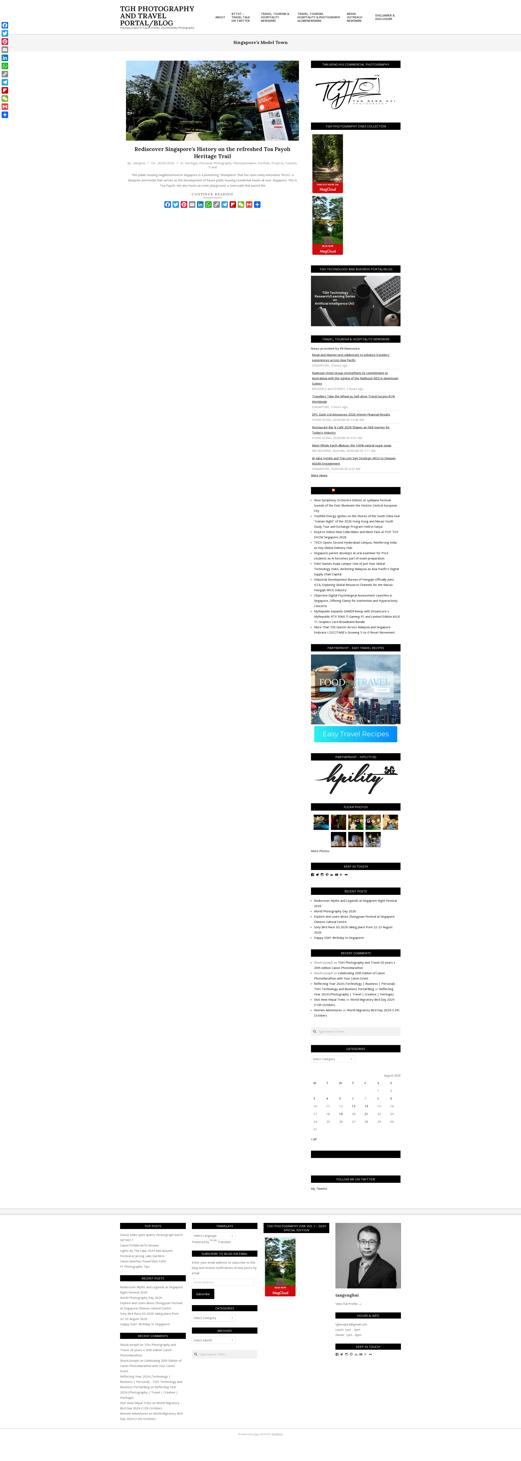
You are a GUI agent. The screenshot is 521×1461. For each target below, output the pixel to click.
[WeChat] (5, 98)
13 (354, 1106)
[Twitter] (5, 33)
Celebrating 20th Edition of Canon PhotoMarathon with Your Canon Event (151, 1365)
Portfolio (264, 163)
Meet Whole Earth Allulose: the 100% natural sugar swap (351, 445)
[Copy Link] (5, 74)
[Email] (5, 50)
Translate (224, 1242)
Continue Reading (212, 194)
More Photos (320, 851)
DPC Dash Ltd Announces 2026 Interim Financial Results (351, 414)
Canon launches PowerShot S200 (143, 1261)
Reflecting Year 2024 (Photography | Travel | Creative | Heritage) (149, 1392)
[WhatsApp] (5, 66)
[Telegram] (5, 82)
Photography (222, 163)
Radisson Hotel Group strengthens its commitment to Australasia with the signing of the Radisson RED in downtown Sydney (355, 378)
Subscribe (203, 1294)
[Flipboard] (5, 90)
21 (366, 1114)
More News (319, 475)
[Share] (5, 115)
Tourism (291, 163)
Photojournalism (244, 163)
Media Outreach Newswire (358, 491)
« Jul (313, 1139)
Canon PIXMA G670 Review (139, 1245)
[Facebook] (5, 25)
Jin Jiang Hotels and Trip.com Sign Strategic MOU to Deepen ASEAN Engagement (354, 460)
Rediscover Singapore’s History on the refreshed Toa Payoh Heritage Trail (212, 153)
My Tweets (319, 1188)
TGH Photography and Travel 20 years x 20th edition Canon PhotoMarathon (148, 1350)
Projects (277, 163)
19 (341, 1114)
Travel (212, 167)
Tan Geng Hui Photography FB (355, 1154)
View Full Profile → (348, 1304)
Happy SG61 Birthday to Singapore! (339, 938)
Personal (205, 163)
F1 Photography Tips (135, 1266)
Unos (256, 1434)
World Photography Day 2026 (335, 911)
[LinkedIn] (5, 58)
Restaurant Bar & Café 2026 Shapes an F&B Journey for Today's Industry (351, 429)
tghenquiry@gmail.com (351, 1324)
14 (366, 1106)
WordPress (277, 1434)
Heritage (191, 163)
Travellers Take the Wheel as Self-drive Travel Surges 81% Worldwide (353, 399)
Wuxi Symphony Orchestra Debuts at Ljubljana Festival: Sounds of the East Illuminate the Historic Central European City (355, 505)
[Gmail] (5, 107)
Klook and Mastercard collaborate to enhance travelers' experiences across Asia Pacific (351, 357)
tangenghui (347, 1295)
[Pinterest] (5, 41)
